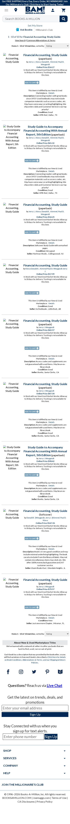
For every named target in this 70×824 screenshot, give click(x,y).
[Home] (35, 10)
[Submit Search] (64, 19)
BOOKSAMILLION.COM (16, 797)
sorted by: (40, 46)
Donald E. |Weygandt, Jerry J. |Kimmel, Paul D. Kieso (46, 519)
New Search (20, 40)
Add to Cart (31, 82)
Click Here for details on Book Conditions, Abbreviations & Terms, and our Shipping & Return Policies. (35, 660)
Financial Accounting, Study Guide (45, 55)
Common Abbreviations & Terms (41, 40)
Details (52, 93)
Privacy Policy (44, 801)
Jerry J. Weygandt (46, 327)
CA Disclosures (26, 801)
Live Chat (54, 685)
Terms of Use (59, 797)
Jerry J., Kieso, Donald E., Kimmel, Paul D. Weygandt (46, 63)
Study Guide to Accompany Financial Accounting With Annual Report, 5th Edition (45, 130)
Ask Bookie (26, 29)
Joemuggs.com (41, 797)
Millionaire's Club (44, 29)
